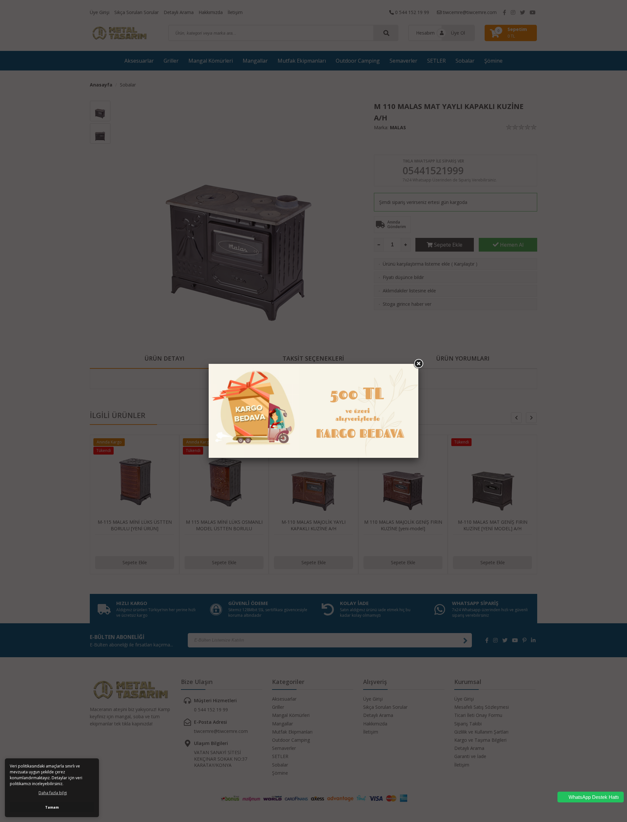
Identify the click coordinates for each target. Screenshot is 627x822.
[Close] (418, 364)
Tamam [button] (52, 807)
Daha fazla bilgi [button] (53, 793)
